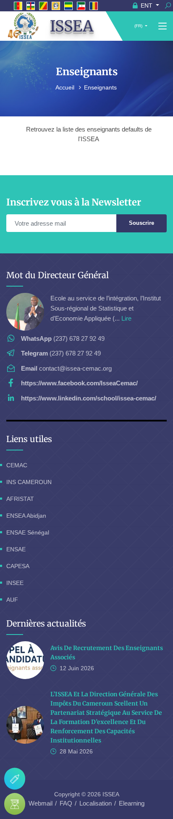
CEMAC (16, 465)
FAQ (66, 803)
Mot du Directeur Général (57, 275)
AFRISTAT (20, 498)
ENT (146, 5)
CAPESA (17, 566)
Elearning (131, 803)
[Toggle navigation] (162, 26)
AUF (12, 599)
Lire (126, 318)
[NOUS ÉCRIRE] (14, 779)
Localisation (95, 803)
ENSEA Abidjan (26, 515)
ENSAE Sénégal (27, 532)
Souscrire (141, 223)
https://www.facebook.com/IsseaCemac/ (79, 383)
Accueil (65, 87)
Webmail (40, 803)
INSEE (15, 582)
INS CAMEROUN (29, 482)
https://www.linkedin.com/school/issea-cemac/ (88, 398)
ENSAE (16, 549)
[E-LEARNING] (14, 804)
